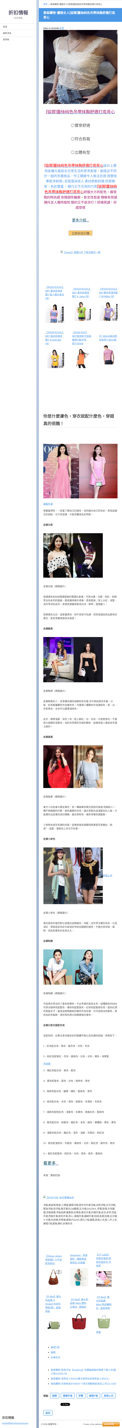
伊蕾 (98, 1332)
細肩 (53, 1352)
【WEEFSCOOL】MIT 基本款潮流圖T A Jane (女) (81, 292)
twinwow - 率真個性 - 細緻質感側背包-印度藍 (78, 1259)
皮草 (61, 28)
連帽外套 (48, 503)
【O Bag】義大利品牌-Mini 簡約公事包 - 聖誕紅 (79, 1303)
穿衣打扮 (55, 1175)
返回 (48, 1412)
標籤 (45, 1395)
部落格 (6, 39)
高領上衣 (107, 875)
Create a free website (92, 1424)
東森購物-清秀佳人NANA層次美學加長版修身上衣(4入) (80, 1378)
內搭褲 (46, 1063)
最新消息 (7, 33)
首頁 (5, 26)
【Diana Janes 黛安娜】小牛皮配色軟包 (53, 1259)
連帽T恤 (55, 1347)
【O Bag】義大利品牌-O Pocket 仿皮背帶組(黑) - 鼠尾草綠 (53, 1304)
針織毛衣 (55, 1357)
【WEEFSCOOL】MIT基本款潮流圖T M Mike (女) (108, 292)
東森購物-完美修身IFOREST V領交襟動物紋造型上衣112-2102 (83, 1383)
